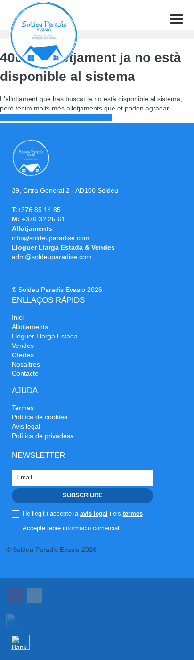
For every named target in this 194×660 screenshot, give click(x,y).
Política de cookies (39, 417)
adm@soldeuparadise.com (52, 256)
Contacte (25, 373)
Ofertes (23, 355)
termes (133, 513)
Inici (18, 317)
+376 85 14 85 (39, 209)
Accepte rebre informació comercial (71, 528)
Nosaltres (26, 364)
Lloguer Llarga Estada (45, 336)
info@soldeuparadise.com (50, 238)
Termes (23, 407)
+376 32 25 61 (43, 219)
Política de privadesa (43, 436)
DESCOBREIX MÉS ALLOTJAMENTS (56, 117)
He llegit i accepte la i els (83, 513)
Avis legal (26, 426)
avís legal (94, 513)
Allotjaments (30, 326)
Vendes (23, 345)
